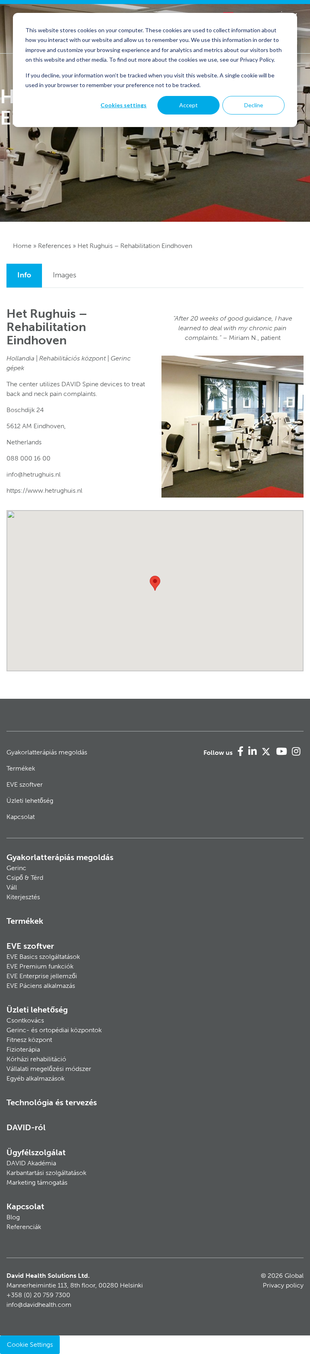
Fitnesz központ (29, 1040)
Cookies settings (124, 105)
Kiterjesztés (23, 897)
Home (22, 246)
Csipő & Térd (24, 877)
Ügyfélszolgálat (36, 1152)
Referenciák (23, 1227)
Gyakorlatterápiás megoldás (46, 752)
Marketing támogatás (36, 1182)
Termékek (20, 768)
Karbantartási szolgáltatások (46, 1173)
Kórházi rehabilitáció (36, 1059)
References (54, 246)
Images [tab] (64, 275)
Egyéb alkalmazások (35, 1078)
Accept (188, 105)
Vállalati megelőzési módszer (48, 1069)
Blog (13, 1217)
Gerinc (16, 868)
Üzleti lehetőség (29, 800)
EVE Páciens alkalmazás (40, 985)
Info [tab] (24, 275)
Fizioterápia (23, 1049)
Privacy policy (283, 1285)
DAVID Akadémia (31, 1163)
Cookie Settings (30, 1344)
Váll (11, 887)
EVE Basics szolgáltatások (43, 956)
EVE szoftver (24, 784)
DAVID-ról (26, 1127)
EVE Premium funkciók (39, 966)
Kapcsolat (20, 817)
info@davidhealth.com (38, 1304)
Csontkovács (25, 1020)
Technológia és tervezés (51, 1102)
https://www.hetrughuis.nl (44, 490)
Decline (253, 105)
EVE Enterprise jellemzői (41, 976)
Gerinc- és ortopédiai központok (54, 1030)
